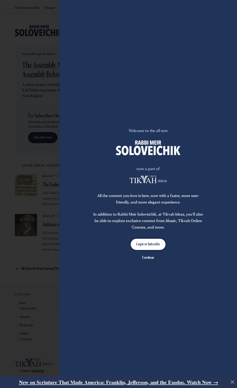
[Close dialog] (232, 382)
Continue (148, 258)
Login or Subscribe (148, 244)
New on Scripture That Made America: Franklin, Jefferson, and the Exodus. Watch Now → (118, 382)
